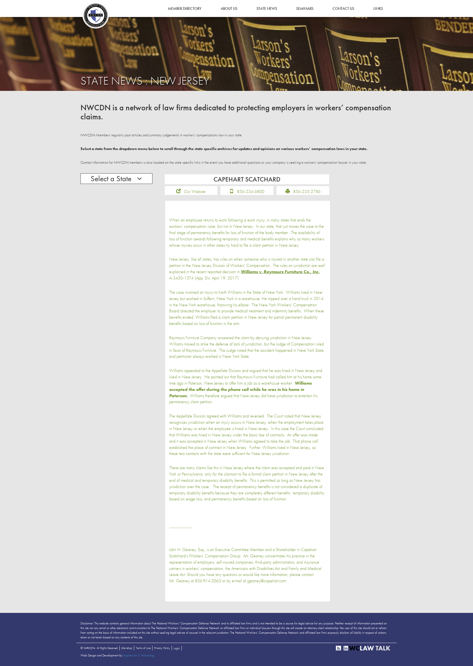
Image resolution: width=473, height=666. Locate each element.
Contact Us (343, 8)
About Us (229, 8)
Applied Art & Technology (139, 655)
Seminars (304, 8)
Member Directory (184, 8)
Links (378, 8)
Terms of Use (143, 648)
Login (177, 648)
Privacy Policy (162, 648)
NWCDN (95, 15)
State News (266, 8)
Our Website (195, 191)
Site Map (126, 648)
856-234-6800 (250, 191)
